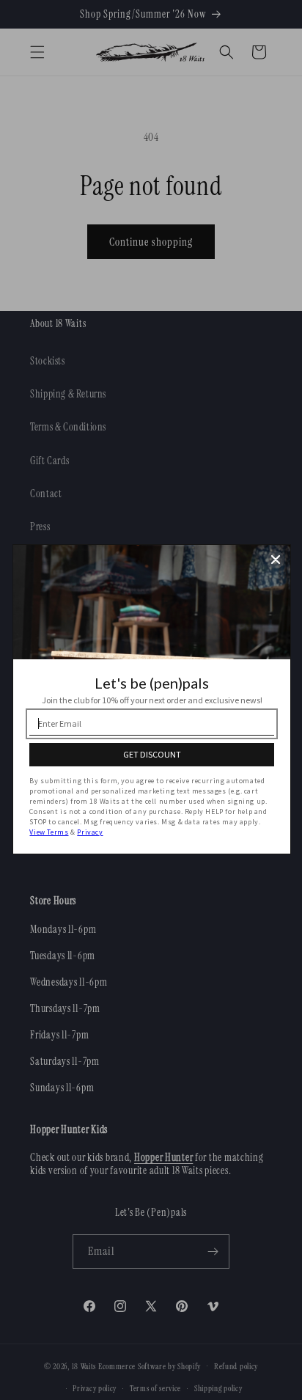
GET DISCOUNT (152, 754)
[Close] (275, 559)
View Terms (48, 832)
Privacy (90, 832)
